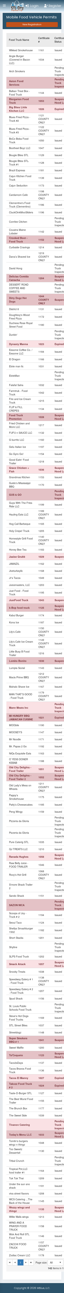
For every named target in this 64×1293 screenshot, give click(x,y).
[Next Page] (26, 1262)
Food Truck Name (19, 39)
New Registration (32, 24)
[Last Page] (31, 1262)
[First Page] (9, 1262)
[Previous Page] (15, 1262)
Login (33, 6)
